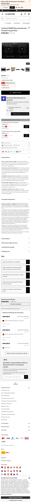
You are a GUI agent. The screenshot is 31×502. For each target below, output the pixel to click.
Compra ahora (12, 7)
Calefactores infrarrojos (6, 403)
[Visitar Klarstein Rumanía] (17, 471)
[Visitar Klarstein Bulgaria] (20, 471)
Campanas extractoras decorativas (8, 401)
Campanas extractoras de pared (8, 414)
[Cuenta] (21, 14)
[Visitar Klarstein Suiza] (8, 467)
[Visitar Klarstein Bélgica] (5, 474)
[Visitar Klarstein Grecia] (17, 474)
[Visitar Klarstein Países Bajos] (8, 474)
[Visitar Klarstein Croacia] (14, 471)
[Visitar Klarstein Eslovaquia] (2, 471)
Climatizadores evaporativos (7, 411)
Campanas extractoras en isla (7, 398)
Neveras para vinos (5, 390)
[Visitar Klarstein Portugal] (11, 474)
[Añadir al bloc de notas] (29, 28)
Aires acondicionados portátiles (8, 392)
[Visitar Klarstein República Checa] (5, 471)
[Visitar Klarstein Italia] (14, 467)
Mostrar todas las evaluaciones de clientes (17, 353)
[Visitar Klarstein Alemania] (2, 467)
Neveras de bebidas (5, 409)
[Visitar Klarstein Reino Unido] (20, 467)
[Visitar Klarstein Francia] (11, 467)
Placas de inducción (5, 417)
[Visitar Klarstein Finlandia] (2, 474)
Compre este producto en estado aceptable (12, 131)
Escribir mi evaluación (16, 304)
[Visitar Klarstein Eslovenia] (14, 474)
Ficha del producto (4, 77)
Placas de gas (4, 419)
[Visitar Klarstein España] (17, 467)
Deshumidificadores (5, 395)
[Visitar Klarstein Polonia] (11, 471)
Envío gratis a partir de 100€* (24, 10)
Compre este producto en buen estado (11, 122)
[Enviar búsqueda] (2, 18)
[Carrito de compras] (29, 14)
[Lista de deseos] (25, 14)
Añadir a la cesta (16, 92)
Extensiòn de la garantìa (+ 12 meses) (15, 108)
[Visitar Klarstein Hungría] (8, 471)
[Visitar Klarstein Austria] (5, 467)
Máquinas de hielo (5, 406)
